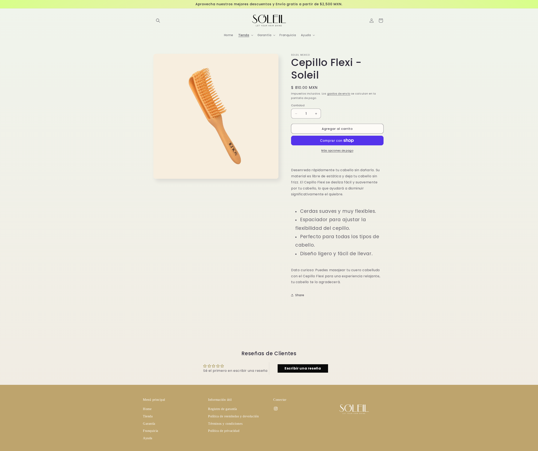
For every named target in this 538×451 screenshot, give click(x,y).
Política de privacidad (223, 431)
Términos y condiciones (225, 423)
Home (147, 409)
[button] (158, 20)
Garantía (149, 423)
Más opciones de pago (337, 150)
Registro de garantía (222, 409)
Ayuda (147, 438)
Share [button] (299, 295)
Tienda (148, 416)
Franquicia (150, 431)
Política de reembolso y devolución (233, 416)
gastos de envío (339, 93)
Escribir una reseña (303, 368)
